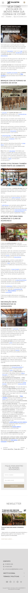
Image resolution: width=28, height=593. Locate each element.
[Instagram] (14, 582)
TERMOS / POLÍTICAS (11, 576)
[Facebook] (11, 582)
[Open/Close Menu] (4, 3)
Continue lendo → (7, 539)
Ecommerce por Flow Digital (14, 589)
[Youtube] (7, 582)
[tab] (14, 573)
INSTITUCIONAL (9, 573)
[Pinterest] (18, 582)
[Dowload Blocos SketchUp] (21, 582)
